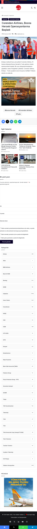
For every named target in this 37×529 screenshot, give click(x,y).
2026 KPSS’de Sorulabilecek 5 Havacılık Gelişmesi (17, 2)
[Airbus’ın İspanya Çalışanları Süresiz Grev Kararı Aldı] (27, 159)
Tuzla (19, 114)
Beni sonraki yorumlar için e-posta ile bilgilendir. (14, 234)
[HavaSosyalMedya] (18, 7)
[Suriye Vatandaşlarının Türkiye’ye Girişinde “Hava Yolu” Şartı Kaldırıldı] (27, 138)
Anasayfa (5, 15)
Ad (1, 206)
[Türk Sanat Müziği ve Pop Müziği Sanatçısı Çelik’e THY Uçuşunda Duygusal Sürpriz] (9, 138)
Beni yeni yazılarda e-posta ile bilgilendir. (13, 238)
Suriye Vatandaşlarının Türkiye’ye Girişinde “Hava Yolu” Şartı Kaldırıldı (27, 146)
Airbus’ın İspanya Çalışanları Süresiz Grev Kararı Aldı (26, 167)
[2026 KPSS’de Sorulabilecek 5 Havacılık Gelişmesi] (9, 159)
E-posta (2, 213)
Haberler (11, 15)
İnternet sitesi (4, 221)
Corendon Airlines (14, 19)
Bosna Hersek (10, 110)
